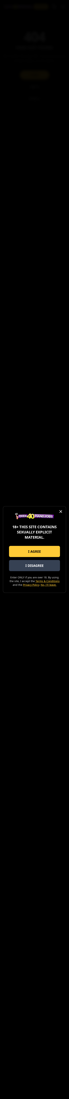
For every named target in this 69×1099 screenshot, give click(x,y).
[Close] (61, 511)
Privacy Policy (31, 585)
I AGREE (34, 551)
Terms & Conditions (48, 581)
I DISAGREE (34, 565)
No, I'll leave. (48, 585)
